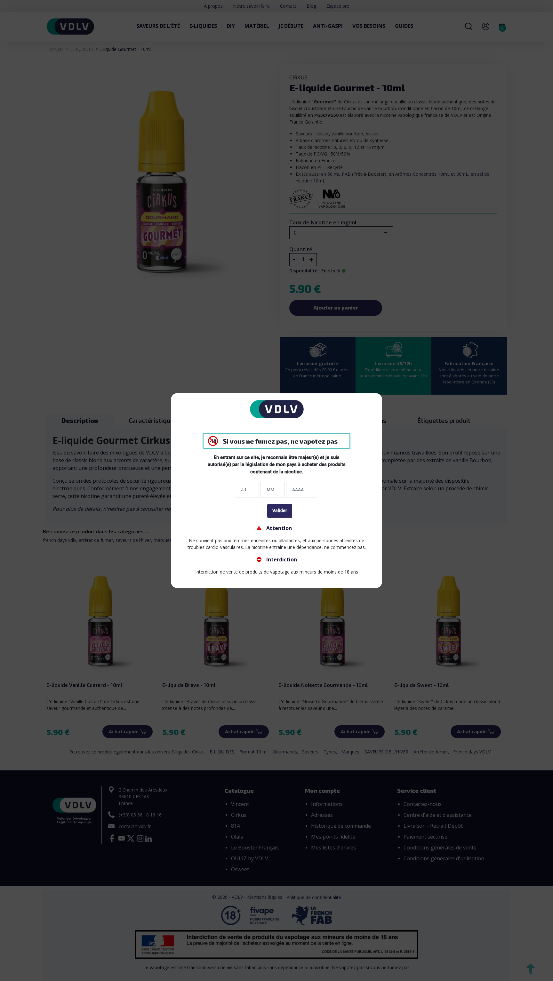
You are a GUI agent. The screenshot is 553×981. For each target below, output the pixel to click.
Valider (279, 510)
